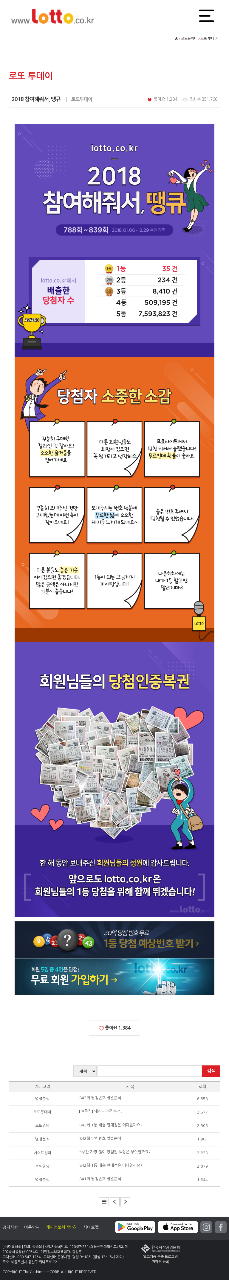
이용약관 (32, 1227)
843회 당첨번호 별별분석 (100, 1098)
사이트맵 (91, 1227)
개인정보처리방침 (61, 1227)
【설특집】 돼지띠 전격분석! (100, 1111)
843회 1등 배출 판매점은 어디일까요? (110, 1125)
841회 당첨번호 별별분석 (100, 1179)
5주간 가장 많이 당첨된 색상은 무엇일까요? (115, 1152)
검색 (211, 1071)
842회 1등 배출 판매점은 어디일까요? (110, 1165)
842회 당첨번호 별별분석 (100, 1138)
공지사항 (10, 1227)
